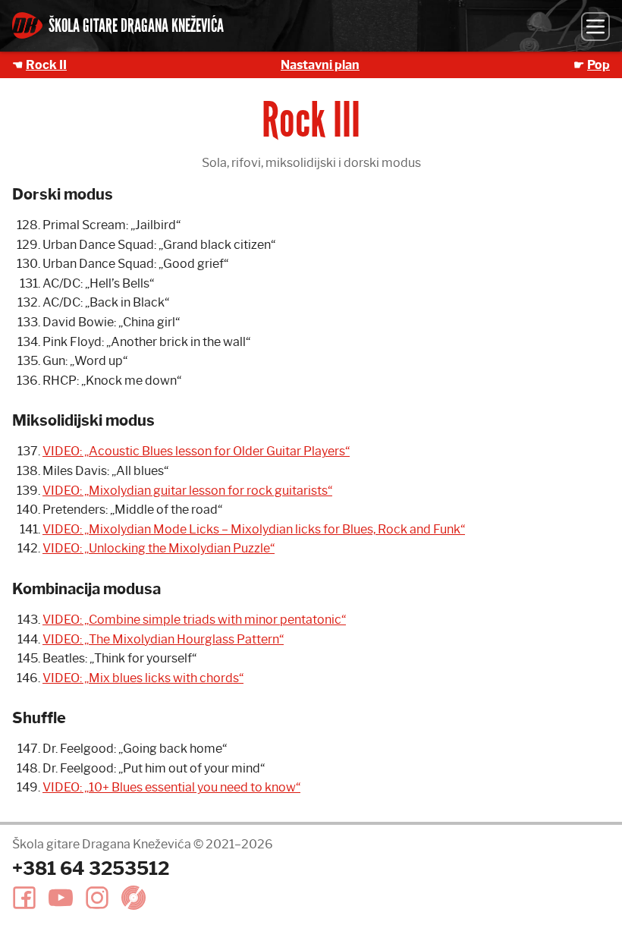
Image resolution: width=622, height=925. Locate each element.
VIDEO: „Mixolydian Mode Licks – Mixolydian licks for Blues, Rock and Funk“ (253, 529)
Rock (46, 65)
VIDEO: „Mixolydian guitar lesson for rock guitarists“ (187, 490)
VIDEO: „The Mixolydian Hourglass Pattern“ (163, 639)
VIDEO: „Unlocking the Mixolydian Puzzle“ (158, 548)
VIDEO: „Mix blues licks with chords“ (142, 678)
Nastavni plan (320, 65)
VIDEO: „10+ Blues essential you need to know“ (171, 787)
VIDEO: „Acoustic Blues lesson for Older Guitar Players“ (196, 451)
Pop (598, 65)
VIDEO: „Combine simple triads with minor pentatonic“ (194, 619)
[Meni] (595, 26)
